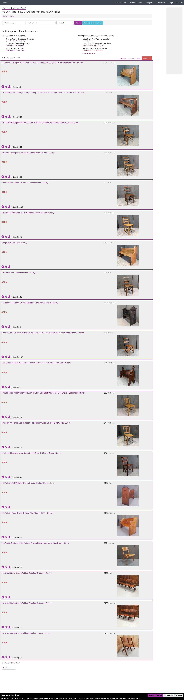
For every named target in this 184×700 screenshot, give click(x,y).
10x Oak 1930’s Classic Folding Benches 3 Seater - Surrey (26, 603)
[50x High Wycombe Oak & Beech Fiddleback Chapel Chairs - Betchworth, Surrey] (128, 434)
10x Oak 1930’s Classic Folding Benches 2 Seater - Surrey (26, 633)
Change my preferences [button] (173, 695)
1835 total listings (98, 50)
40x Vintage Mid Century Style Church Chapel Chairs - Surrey (27, 213)
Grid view (137, 58)
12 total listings (20, 50)
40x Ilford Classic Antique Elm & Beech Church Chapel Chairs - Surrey (31, 453)
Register (179, 3)
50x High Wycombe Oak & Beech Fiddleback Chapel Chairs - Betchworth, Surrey (35, 423)
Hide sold (122, 58)
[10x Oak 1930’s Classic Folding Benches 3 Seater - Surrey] (128, 615)
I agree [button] (151, 695)
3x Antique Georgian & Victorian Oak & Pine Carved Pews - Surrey (29, 303)
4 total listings (20, 45)
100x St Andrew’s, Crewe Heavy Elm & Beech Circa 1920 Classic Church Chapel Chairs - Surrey (42, 333)
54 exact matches (88, 41)
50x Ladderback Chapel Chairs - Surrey (18, 273)
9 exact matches (87, 50)
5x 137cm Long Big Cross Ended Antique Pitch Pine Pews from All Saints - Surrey (36, 363)
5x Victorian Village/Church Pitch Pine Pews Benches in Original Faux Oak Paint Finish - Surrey (42, 63)
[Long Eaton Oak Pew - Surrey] (128, 254)
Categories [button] (149, 3)
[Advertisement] (174, 41)
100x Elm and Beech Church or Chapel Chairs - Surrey (24, 183)
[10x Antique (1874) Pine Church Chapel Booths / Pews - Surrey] (128, 494)
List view (130, 58)
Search (12, 16)
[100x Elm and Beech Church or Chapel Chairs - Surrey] (128, 194)
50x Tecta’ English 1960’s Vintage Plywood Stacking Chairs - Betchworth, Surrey (35, 543)
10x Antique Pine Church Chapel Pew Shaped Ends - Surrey (27, 513)
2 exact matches (10, 50)
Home (5, 3)
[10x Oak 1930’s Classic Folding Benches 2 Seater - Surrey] (128, 645)
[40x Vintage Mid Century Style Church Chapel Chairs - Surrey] (128, 224)
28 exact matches (88, 45)
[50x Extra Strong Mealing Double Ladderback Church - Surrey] (128, 164)
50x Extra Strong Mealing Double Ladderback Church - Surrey (27, 153)
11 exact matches (11, 41)
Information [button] (161, 3)
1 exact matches (10, 45)
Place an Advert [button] (121, 3)
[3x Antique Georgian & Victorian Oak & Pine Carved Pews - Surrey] (128, 314)
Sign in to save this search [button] (92, 23)
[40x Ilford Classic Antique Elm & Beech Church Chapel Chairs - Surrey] (128, 464)
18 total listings (21, 41)
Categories (146, 58)
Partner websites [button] (136, 3)
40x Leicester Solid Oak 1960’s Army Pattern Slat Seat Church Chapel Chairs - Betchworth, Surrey (43, 393)
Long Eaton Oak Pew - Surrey (14, 243)
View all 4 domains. (89, 53)
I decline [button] (159, 695)
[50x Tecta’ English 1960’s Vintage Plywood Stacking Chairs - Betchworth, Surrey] (128, 554)
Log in (171, 3)
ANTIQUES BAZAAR (14, 7)
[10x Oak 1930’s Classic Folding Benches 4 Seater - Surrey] (128, 585)
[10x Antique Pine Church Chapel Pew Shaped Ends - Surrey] (128, 524)
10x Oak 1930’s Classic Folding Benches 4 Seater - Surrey (26, 573)
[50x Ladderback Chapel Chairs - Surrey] (128, 284)
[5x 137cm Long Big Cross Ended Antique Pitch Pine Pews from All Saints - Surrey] (128, 374)
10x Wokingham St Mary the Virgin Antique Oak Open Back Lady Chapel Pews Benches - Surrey (42, 93)
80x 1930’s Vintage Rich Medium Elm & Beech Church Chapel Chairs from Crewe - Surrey (39, 123)
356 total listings (98, 45)
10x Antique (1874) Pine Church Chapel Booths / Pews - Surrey (28, 483)
